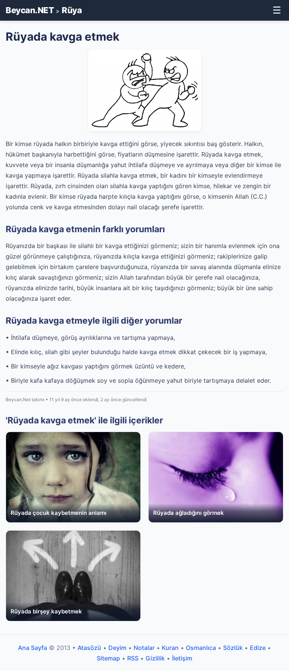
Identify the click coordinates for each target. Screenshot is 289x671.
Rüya (72, 10)
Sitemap (108, 658)
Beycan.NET (30, 10)
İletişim (182, 658)
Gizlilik (155, 658)
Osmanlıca (201, 647)
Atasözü (89, 647)
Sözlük (233, 647)
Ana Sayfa (32, 647)
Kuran (170, 647)
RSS (132, 658)
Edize (258, 647)
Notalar (144, 647)
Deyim (117, 647)
